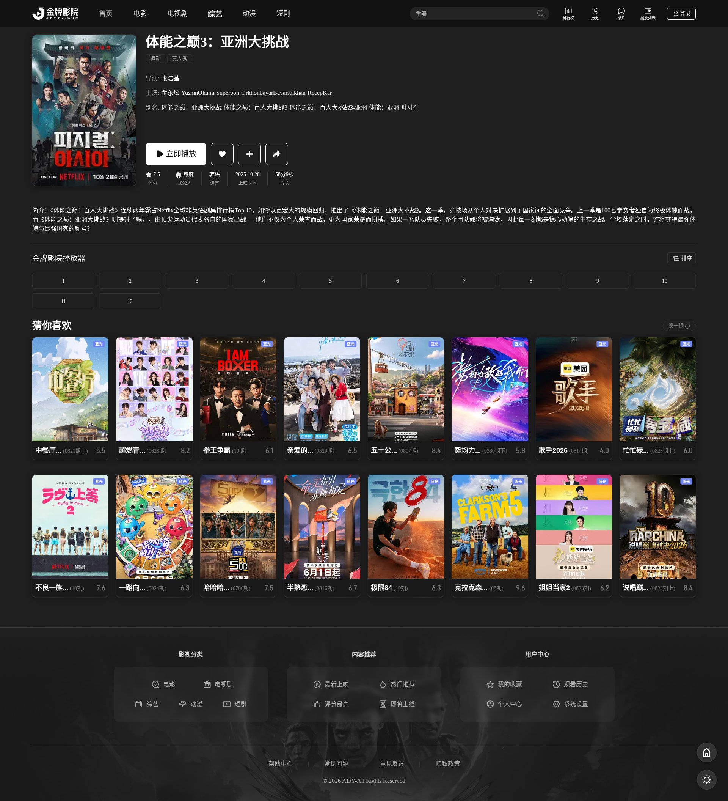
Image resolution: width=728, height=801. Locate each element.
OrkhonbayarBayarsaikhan (273, 93)
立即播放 (181, 154)
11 (63, 301)
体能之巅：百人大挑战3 (255, 107)
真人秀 (180, 58)
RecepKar (320, 93)
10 (664, 281)
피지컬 (409, 107)
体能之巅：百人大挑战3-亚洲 (328, 107)
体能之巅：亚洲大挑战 (191, 107)
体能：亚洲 (384, 107)
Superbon (227, 93)
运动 (155, 58)
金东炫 (170, 93)
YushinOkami (197, 93)
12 (130, 301)
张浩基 (170, 78)
